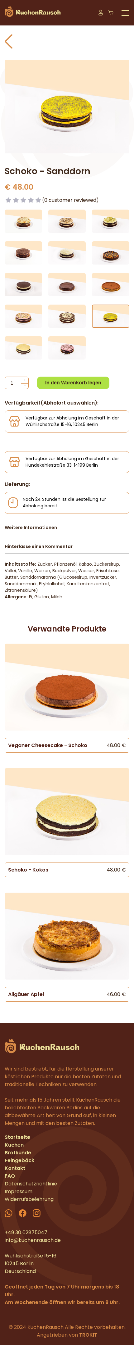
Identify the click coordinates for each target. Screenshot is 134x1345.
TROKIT (88, 1334)
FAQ (10, 1176)
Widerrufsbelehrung (29, 1199)
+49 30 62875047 (26, 1232)
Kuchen (14, 1144)
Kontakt (15, 1168)
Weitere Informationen (31, 527)
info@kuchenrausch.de (33, 1240)
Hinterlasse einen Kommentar (39, 546)
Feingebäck (19, 1160)
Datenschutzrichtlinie (31, 1183)
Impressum (18, 1191)
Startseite (17, 1137)
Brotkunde (18, 1152)
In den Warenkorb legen (73, 382)
